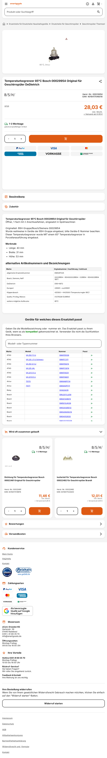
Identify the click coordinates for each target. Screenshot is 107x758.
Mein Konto (7, 554)
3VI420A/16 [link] (63, 390)
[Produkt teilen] (100, 81)
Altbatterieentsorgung (12, 735)
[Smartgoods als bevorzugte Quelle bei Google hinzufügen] (17, 611)
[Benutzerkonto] (93, 4)
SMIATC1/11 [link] (63, 359)
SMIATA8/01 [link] (64, 377)
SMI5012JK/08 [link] (65, 403)
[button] (6, 106)
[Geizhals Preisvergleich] (23, 572)
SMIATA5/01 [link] (64, 373)
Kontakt (5, 563)
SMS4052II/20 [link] (65, 416)
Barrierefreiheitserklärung (14, 741)
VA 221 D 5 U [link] (31, 373)
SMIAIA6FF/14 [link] (64, 381)
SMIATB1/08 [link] (64, 355)
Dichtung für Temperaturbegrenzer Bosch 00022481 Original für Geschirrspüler (24, 479)
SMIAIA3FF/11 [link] (64, 386)
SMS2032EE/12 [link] (65, 408)
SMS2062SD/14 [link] (65, 412)
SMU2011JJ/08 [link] (65, 395)
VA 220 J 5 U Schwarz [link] (34, 359)
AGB (4, 729)
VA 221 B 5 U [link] (31, 377)
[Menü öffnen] (6, 4)
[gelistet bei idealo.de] (7, 572)
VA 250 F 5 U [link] (31, 355)
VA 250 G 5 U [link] (31, 364)
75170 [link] (28, 381)
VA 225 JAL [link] (30, 368)
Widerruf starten (53, 703)
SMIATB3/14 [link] (64, 364)
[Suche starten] (98, 12)
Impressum (7, 718)
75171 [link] (28, 386)
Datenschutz (8, 724)
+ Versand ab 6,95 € (93, 114)
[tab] (53, 197)
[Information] (87, 4)
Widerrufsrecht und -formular (15, 746)
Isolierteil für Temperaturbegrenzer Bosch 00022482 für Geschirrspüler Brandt (77, 479)
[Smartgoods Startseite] (16, 4)
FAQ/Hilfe (6, 559)
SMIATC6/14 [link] (64, 368)
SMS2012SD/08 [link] (65, 421)
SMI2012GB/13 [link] (65, 399)
